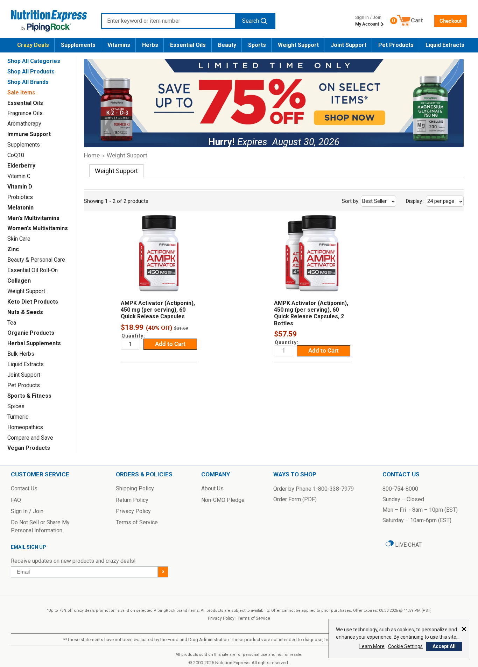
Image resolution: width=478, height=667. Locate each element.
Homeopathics (25, 427)
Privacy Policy (221, 618)
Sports (257, 45)
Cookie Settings (405, 646)
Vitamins (118, 45)
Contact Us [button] (24, 488)
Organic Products (30, 332)
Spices (15, 406)
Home (92, 155)
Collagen (19, 280)
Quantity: (133, 335)
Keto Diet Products (32, 301)
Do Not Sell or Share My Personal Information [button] (40, 526)
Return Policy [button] (132, 500)
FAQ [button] (16, 500)
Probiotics (20, 197)
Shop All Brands (28, 82)
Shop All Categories (33, 61)
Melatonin (20, 207)
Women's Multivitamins (37, 228)
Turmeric (17, 416)
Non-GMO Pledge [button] (223, 500)
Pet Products (396, 45)
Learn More (372, 646)
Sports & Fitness (29, 395)
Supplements (78, 45)
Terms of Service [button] (137, 522)
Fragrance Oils (25, 113)
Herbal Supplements (34, 343)
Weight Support (298, 45)
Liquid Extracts (445, 45)
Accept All (444, 646)
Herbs (150, 45)
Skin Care (18, 238)
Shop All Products (31, 71)
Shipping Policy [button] (135, 488)
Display (431, 201)
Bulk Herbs (20, 353)
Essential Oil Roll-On (32, 270)
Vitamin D (19, 186)
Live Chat (408, 544)
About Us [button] (212, 488)
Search (250, 20)
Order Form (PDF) (295, 499)
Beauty (227, 45)
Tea (11, 322)
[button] (450, 21)
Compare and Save (30, 437)
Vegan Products (28, 448)
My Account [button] (367, 24)
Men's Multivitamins (33, 218)
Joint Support (348, 45)
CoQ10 (15, 155)
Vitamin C (18, 176)
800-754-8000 (400, 488)
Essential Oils (188, 45)
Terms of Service (254, 618)
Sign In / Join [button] (27, 511)
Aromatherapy (24, 123)
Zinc (13, 249)
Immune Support (29, 134)
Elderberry (21, 165)
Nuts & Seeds (25, 312)
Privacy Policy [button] (133, 511)
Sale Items (21, 92)
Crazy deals (33, 45)
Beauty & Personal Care (36, 259)
